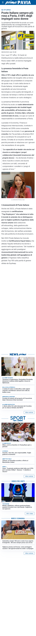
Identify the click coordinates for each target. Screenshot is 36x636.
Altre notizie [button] (29, 412)
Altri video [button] (29, 513)
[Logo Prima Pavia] (18, 2)
